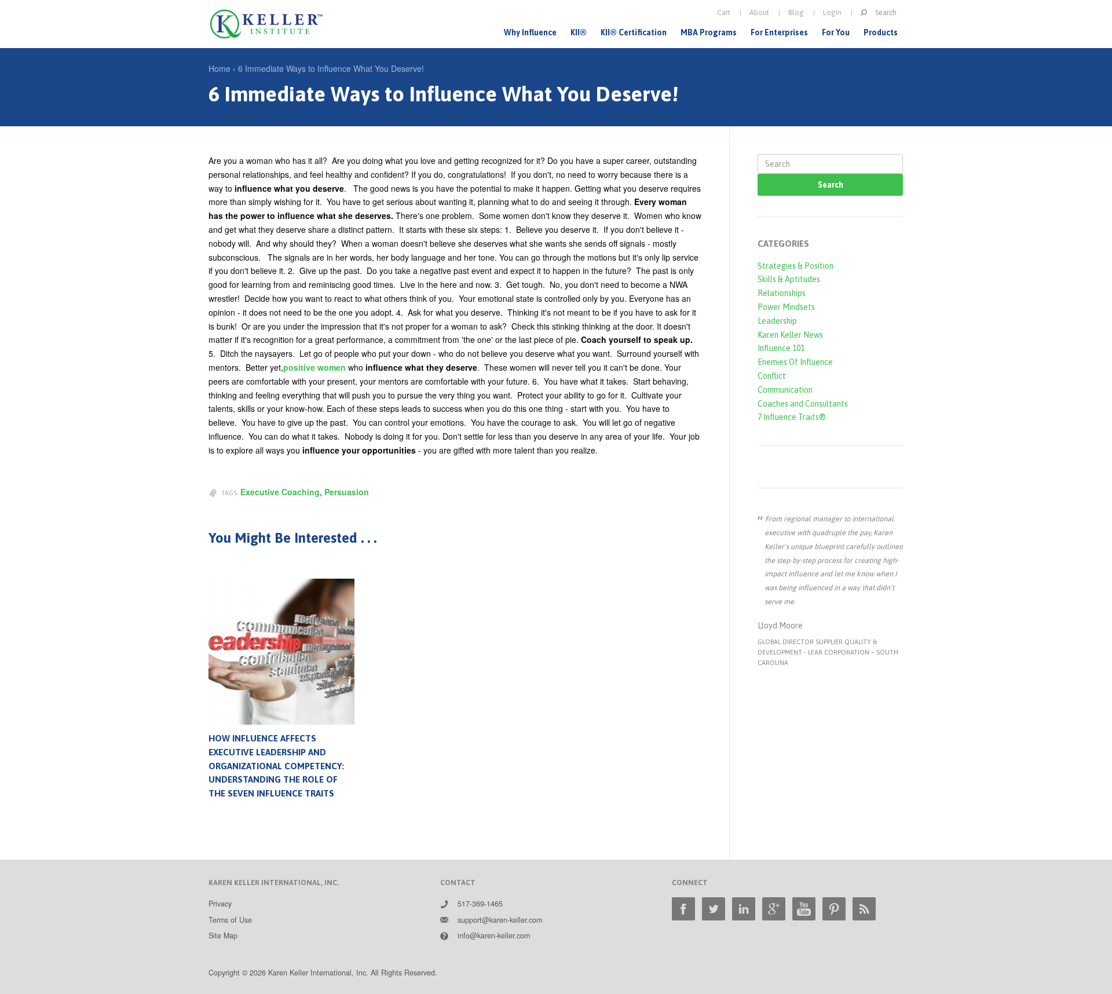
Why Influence (530, 32)
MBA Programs (709, 32)
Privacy (220, 903)
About (759, 12)
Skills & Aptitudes (789, 279)
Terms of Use (230, 920)
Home (220, 68)
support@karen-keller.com (500, 920)
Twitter (713, 908)
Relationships (782, 293)
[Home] (266, 24)
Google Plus (773, 908)
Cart (723, 12)
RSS (864, 908)
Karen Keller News (790, 334)
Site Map (223, 935)
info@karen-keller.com (494, 935)
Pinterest (834, 908)
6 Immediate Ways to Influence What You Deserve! (331, 68)
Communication (785, 389)
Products (881, 32)
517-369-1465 (480, 903)
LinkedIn (743, 908)
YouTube (803, 908)
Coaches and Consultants (803, 403)
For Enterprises (779, 32)
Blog (796, 12)
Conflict (772, 376)
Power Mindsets (786, 307)
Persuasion (346, 492)
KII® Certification (634, 32)
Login (832, 12)
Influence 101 (781, 348)
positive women (314, 367)
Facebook (683, 908)
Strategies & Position (795, 266)
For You (836, 32)
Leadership (777, 321)
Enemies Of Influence (795, 362)
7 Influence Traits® (792, 417)
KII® (578, 32)
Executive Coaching (280, 492)
